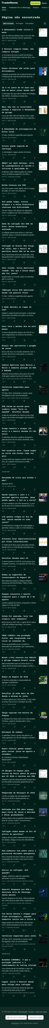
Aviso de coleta (41, 1012)
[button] (3, 7)
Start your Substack (17, 1017)
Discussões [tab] (29, 23)
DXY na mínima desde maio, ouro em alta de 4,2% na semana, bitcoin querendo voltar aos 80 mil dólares (18, 36)
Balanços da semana (12, 732)
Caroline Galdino (14, 177)
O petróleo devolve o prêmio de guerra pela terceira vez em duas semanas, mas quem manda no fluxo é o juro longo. (17, 438)
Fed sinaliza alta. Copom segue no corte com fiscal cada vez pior (19, 453)
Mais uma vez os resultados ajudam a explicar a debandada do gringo (18, 110)
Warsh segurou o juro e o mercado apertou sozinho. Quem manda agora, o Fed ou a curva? (19, 497)
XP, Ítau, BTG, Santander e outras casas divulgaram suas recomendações (17, 394)
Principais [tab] (19, 23)
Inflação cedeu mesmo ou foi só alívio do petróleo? (19, 833)
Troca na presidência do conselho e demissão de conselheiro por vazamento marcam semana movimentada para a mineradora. (18, 645)
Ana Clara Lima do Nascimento (18, 398)
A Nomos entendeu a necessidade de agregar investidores (16, 681)
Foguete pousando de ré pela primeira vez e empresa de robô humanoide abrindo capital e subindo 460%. (18, 75)
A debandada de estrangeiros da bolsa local (19, 130)
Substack (14, 1023)
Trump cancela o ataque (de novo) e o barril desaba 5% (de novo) (19, 431)
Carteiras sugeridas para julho (19, 936)
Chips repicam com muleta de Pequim (17, 714)
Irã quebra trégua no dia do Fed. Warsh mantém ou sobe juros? (17, 519)
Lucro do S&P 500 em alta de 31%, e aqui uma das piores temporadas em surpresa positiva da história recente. (18, 116)
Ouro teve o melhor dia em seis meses (19, 327)
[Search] (45, 23)
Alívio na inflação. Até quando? (15, 871)
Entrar (44, 3)
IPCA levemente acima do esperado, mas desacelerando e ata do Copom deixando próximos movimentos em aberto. (18, 255)
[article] (24, 36)
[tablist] (18, 23)
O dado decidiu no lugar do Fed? (16, 308)
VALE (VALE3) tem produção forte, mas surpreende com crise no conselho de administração (16, 639)
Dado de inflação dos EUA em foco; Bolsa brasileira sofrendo (17, 227)
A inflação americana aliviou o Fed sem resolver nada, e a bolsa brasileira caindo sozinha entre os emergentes (18, 233)
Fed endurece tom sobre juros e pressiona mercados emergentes (19, 852)
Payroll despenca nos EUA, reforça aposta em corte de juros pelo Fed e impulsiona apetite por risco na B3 (18, 899)
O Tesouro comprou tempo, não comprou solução (18, 50)
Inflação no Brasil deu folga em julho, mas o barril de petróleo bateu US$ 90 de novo (18, 249)
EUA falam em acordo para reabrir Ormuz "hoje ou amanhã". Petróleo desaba (15, 409)
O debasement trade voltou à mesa (17, 31)
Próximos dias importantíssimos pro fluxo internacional (19, 540)
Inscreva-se (35, 3)
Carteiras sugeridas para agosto (15, 388)
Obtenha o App (36, 1017)
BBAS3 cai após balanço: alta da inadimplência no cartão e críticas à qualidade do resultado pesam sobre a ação (18, 166)
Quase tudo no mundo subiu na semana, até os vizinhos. (18, 277)
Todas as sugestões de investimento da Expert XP (16, 576)
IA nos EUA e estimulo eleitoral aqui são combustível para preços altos (17, 989)
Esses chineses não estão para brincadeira (18, 69)
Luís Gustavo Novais (14, 881)
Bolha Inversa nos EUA (14, 185)
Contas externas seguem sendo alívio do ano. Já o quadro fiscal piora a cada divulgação (18, 460)
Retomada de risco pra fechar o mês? (19, 479)
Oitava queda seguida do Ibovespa (15, 147)
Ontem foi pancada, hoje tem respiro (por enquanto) (17, 617)
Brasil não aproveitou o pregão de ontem (19, 347)
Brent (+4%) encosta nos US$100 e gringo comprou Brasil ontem (19, 659)
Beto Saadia (12, 137)
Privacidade (22, 1012)
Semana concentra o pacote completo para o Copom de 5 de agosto (18, 597)
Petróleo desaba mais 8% (15, 558)
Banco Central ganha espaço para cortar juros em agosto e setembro (18, 751)
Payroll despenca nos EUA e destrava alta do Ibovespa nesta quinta (16, 892)
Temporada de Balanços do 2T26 (18, 793)
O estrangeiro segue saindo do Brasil (16, 152)
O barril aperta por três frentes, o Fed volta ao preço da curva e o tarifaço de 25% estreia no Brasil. (18, 700)
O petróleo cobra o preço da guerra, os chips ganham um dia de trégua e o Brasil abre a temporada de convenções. (18, 736)
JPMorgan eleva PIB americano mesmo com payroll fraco (18, 291)
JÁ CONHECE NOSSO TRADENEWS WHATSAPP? (15, 758)
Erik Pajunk (12, 40)
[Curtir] (3, 43)
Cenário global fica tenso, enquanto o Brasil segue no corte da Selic (19, 604)
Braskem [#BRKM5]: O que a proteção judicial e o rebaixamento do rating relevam (19, 962)
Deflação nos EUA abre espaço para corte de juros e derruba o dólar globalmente (18, 812)
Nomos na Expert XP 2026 (15, 677)
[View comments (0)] (13, 43)
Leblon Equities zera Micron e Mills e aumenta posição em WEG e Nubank (19, 368)
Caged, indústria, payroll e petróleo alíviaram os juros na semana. (15, 877)
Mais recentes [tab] (8, 23)
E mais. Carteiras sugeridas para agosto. (17, 135)
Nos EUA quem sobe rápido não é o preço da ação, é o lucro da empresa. (18, 189)
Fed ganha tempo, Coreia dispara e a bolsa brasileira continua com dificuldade (18, 204)
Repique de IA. (7, 483)
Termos (31, 1012)
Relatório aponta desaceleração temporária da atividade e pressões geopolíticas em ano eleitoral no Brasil (19, 780)
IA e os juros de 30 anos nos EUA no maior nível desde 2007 (18, 89)
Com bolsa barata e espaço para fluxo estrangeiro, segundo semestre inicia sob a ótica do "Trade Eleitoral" (19, 917)
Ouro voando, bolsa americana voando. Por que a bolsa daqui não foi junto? (18, 271)
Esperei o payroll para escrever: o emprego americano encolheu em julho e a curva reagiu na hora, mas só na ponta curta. (19, 314)
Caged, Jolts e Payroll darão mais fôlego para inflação (18, 983)
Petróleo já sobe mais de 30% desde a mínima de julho (18, 694)
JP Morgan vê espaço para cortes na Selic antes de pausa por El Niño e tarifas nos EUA (19, 773)
